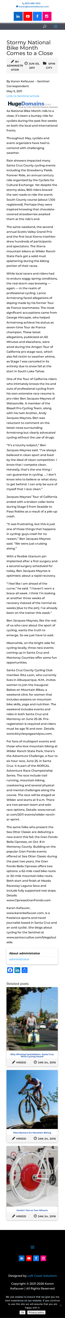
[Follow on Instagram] (43, 1258)
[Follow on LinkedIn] (22, 1258)
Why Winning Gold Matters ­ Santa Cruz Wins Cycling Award (32, 1055)
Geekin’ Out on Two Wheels (32, 1210)
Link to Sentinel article (22, 96)
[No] (60, 1305)
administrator (19, 959)
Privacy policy (36, 1312)
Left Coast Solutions (42, 1275)
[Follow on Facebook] (36, 1258)
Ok (22, 1312)
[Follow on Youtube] (29, 1258)
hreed (21, 1062)
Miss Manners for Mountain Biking (32, 1132)
